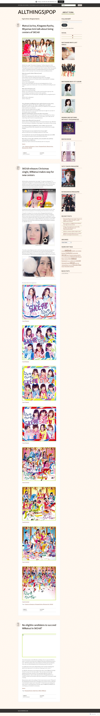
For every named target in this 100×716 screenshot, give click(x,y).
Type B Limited (25, 522)
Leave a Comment (26, 154)
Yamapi (63, 266)
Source (23, 144)
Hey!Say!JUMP (75, 253)
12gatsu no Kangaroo (30, 146)
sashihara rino (73, 261)
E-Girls (76, 251)
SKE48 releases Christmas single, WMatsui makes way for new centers (38, 172)
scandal (78, 261)
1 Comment (25, 610)
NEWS (69, 258)
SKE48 (30, 148)
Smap (76, 263)
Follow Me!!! (66, 19)
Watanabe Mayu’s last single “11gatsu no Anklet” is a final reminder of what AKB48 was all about (72, 220)
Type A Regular (25, 321)
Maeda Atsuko (74, 256)
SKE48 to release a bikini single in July (72, 231)
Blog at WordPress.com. (23, 710)
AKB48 (68, 250)
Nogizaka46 (64, 261)
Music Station (65, 258)
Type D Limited (25, 602)
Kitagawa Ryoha (42, 146)
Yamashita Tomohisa (69, 266)
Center (36, 146)
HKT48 (64, 255)
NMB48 (74, 259)
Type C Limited (25, 562)
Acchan (63, 251)
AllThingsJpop (37, 12)
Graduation (69, 253)
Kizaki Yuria (35, 690)
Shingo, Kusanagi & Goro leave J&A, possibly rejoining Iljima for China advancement (71, 228)
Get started (61, 1)
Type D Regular (25, 443)
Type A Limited (25, 482)
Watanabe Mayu (77, 265)
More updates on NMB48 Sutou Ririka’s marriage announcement (72, 224)
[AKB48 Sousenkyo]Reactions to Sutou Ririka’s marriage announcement (72, 234)
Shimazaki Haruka (66, 263)
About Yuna (68, 12)
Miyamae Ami (25, 148)
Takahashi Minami (65, 265)
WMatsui (44, 690)
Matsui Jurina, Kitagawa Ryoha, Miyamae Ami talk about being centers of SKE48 (38, 29)
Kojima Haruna (67, 256)
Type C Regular (25, 402)
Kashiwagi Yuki (76, 255)
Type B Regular (25, 361)
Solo (78, 263)
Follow (64, 25)
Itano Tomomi (69, 255)
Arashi (73, 251)
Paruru (68, 261)
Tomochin (70, 265)
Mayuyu (79, 256)
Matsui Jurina (50, 146)
